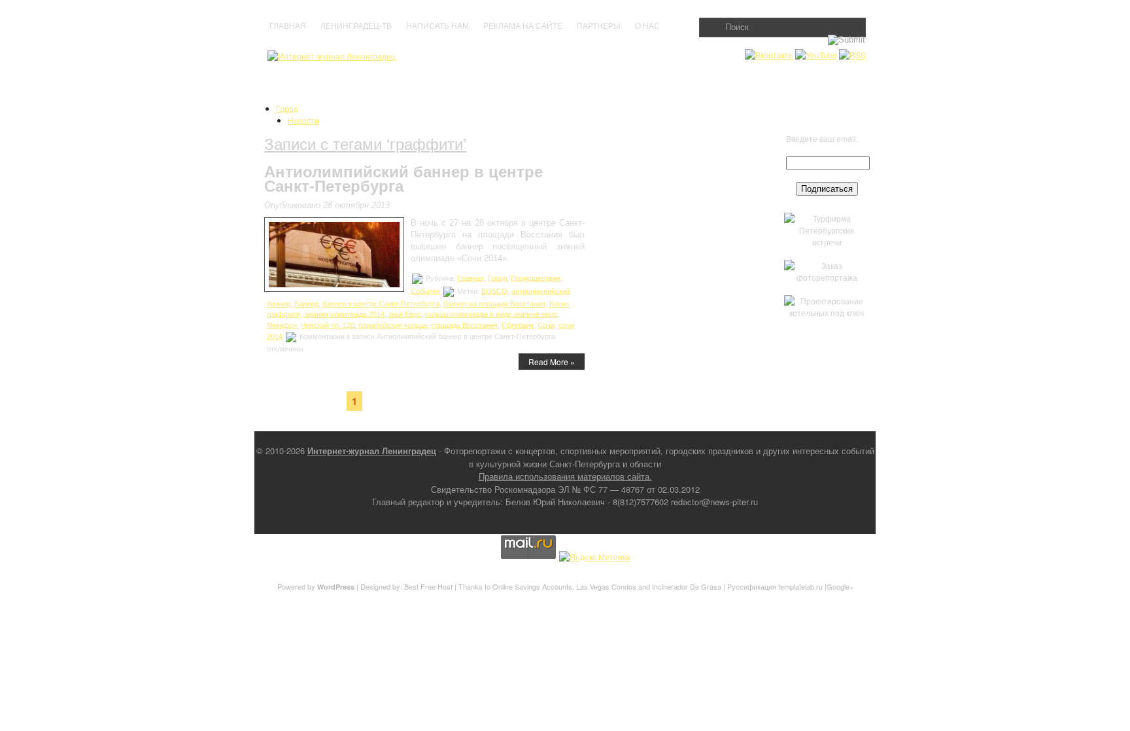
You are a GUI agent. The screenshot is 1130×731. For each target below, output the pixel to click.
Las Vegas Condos (606, 586)
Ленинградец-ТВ (356, 26)
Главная (287, 26)
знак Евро (404, 314)
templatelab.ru (800, 586)
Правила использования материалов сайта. (565, 476)
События (425, 290)
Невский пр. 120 (327, 325)
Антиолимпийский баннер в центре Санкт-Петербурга (403, 179)
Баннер (306, 304)
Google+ (840, 586)
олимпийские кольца (392, 325)
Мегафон (282, 325)
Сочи (546, 325)
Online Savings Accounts (532, 586)
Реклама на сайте (522, 26)
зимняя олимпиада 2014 (344, 314)
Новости (303, 120)
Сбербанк (518, 325)
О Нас (647, 26)
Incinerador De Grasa (686, 586)
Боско (559, 304)
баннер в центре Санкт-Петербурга (380, 304)
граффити (283, 314)
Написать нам (437, 26)
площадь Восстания (464, 325)
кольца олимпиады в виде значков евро (491, 314)
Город (287, 108)
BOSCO (494, 290)
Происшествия (535, 277)
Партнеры (599, 26)
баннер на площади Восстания (494, 304)
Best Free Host (428, 586)
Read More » (551, 361)
